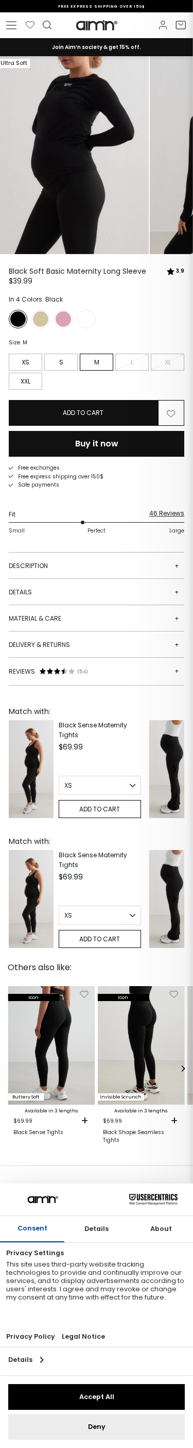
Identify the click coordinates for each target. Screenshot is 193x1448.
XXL (25, 381)
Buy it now (96, 444)
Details (94, 592)
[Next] (174, 769)
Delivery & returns (94, 644)
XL (168, 362)
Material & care (94, 618)
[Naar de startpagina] (96, 25)
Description (94, 565)
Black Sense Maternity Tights (93, 730)
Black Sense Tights (38, 1132)
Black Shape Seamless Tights (133, 1136)
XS (25, 362)
